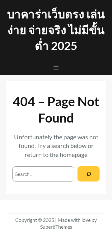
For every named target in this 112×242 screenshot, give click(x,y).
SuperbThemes (56, 227)
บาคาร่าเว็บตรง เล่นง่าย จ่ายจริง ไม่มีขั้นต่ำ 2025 (56, 29)
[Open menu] (56, 68)
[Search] (88, 174)
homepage (73, 154)
